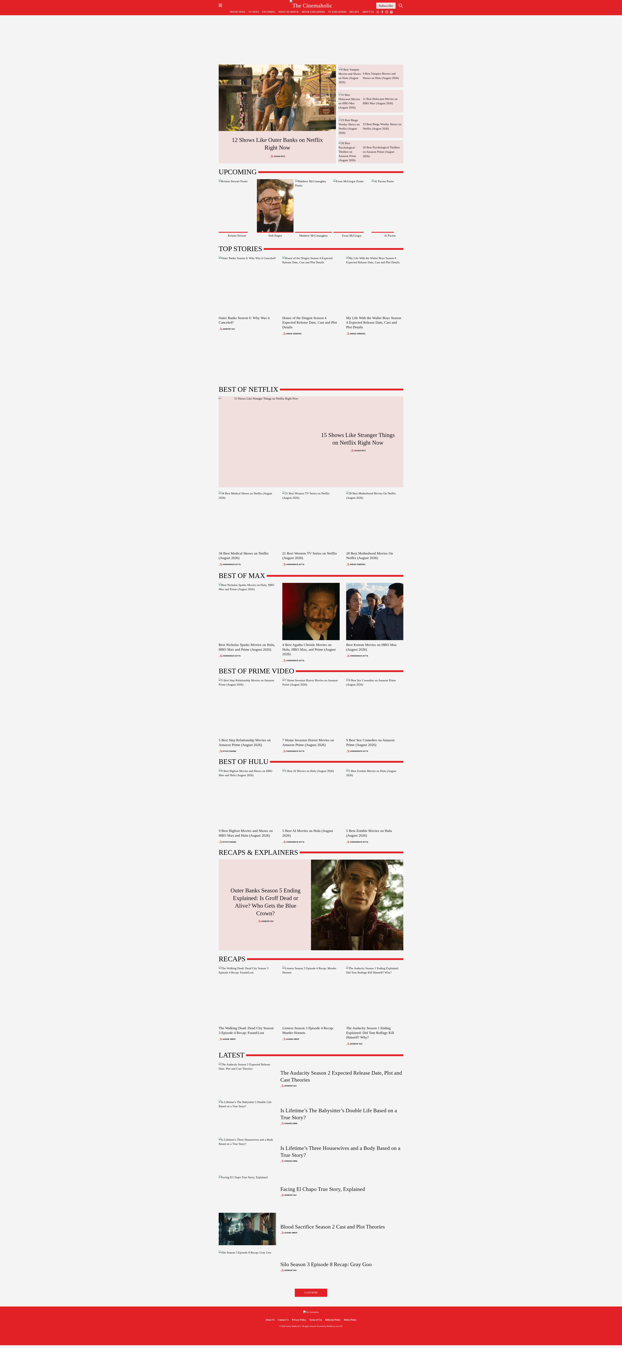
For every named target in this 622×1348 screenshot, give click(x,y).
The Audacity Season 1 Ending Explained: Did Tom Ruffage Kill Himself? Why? (370, 1032)
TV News (254, 12)
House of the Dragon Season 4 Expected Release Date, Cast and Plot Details (309, 322)
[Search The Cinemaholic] (400, 6)
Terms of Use (315, 1319)
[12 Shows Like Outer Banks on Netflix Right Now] (277, 98)
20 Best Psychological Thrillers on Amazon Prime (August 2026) (381, 152)
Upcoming (268, 12)
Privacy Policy (299, 1319)
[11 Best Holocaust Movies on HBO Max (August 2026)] (350, 100)
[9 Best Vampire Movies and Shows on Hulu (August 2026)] (350, 75)
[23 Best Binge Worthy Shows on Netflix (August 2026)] (350, 126)
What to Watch (288, 12)
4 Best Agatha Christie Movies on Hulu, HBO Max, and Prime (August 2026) (309, 649)
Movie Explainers (313, 12)
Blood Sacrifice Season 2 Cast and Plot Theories (332, 1227)
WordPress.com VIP (334, 1326)
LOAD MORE (311, 1292)
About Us (368, 12)
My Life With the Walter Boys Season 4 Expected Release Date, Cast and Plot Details (373, 322)
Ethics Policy (350, 1319)
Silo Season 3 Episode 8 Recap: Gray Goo (326, 1264)
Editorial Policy (333, 1319)
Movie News (237, 12)
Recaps (354, 12)
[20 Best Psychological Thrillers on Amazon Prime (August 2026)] (350, 151)
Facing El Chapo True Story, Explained (322, 1189)
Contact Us (283, 1319)
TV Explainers (337, 12)
